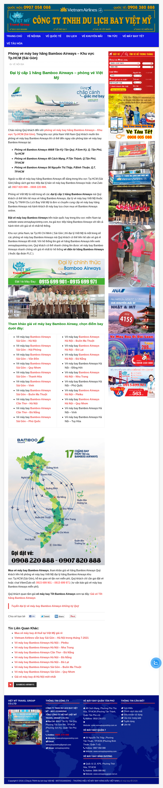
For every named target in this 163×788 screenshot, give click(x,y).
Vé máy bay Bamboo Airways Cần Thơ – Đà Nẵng (44, 652)
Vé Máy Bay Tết (133, 36)
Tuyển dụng (129, 721)
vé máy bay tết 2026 (129, 781)
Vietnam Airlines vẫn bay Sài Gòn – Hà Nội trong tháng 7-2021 (51, 637)
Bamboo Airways (25, 685)
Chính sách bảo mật (133, 711)
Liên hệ (127, 724)
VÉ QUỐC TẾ (53, 36)
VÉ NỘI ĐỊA (34, 36)
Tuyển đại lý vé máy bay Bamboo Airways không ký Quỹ (45, 606)
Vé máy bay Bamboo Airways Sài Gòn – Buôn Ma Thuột (47, 667)
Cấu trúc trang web (132, 718)
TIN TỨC (112, 36)
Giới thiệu (128, 708)
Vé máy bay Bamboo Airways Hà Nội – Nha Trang (44, 647)
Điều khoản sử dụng (133, 714)
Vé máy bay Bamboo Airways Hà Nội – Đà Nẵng (43, 657)
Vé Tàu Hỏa (15, 43)
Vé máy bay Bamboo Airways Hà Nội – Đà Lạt (41, 662)
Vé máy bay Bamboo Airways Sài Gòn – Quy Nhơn (44, 671)
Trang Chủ (14, 36)
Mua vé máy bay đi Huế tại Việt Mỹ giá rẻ (38, 633)
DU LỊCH (71, 36)
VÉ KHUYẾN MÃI (92, 36)
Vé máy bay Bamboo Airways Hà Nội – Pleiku (41, 642)
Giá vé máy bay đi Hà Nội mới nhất (35, 676)
